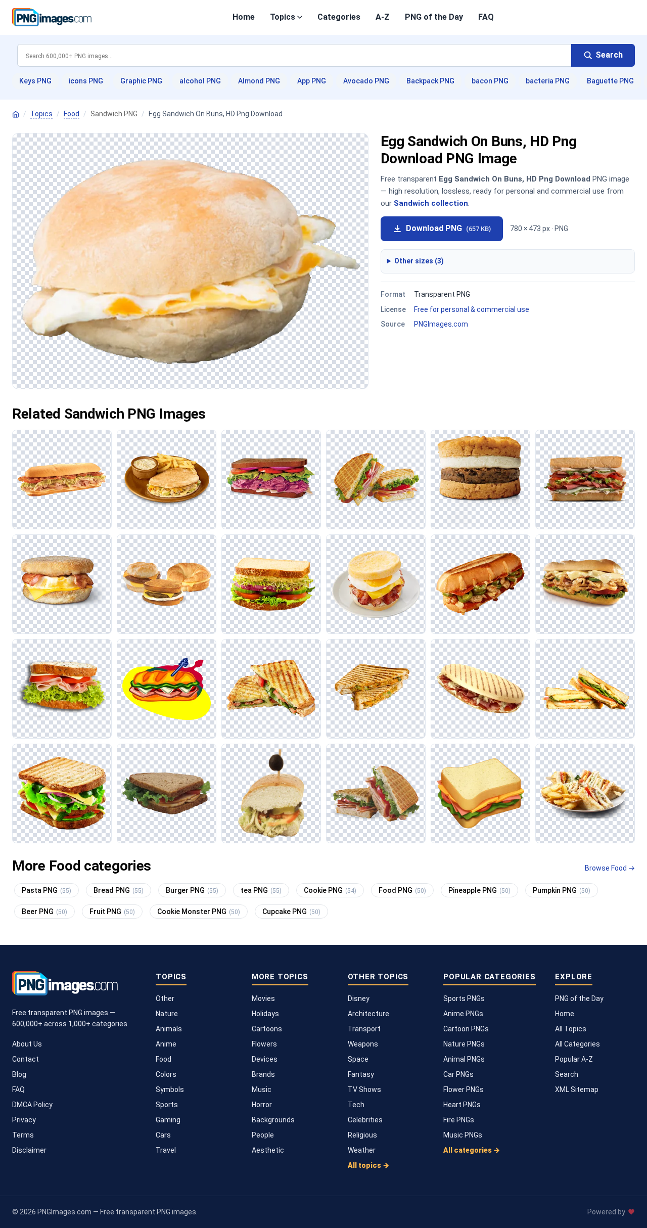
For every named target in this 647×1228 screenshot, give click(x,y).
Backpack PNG (430, 81)
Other (165, 998)
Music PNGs (462, 1135)
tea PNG (261, 890)
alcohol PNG (200, 81)
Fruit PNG (112, 911)
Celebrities (365, 1120)
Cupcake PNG (291, 911)
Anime (166, 1044)
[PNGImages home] (15, 114)
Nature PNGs (464, 1044)
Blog (19, 1074)
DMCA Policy (32, 1105)
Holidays (265, 1014)
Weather (362, 1150)
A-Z (383, 17)
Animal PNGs (464, 1059)
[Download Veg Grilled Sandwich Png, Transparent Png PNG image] (376, 689)
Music (261, 1089)
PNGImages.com (441, 324)
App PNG (311, 81)
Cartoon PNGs (466, 1029)
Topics (282, 17)
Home (244, 17)
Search (566, 1074)
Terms (23, 1135)
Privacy (24, 1120)
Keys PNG (35, 81)
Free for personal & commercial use (471, 309)
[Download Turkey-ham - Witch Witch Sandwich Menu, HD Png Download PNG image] (585, 479)
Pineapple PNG (479, 890)
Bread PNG (119, 890)
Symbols (170, 1089)
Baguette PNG (610, 81)
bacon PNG (490, 81)
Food (71, 114)
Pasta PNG (46, 890)
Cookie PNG (330, 890)
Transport (364, 1029)
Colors (166, 1074)
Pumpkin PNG (561, 890)
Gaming (168, 1120)
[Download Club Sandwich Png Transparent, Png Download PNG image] (585, 793)
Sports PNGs (464, 998)
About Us (27, 1044)
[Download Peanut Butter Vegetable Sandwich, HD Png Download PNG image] (166, 793)
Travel (166, 1150)
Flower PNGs (463, 1089)
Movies (263, 998)
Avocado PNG (366, 81)
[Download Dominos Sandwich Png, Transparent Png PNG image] (480, 584)
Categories (338, 17)
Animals (169, 1029)
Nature (167, 1014)
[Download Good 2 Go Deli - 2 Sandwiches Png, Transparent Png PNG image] (62, 689)
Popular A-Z (574, 1059)
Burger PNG (192, 890)
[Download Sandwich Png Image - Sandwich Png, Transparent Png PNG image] (480, 689)
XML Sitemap (576, 1089)
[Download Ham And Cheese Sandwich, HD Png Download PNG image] (271, 479)
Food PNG (402, 890)
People (263, 1135)
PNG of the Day (434, 17)
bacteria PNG (548, 81)
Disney (358, 998)
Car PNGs (458, 1074)
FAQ (486, 17)
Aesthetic (268, 1150)
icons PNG (86, 81)
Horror (262, 1105)
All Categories (577, 1044)
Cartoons (267, 1029)
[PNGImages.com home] (51, 17)
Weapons (363, 1044)
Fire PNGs (458, 1120)
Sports (167, 1105)
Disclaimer (29, 1150)
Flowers (264, 1044)
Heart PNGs (462, 1105)
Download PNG (448, 228)
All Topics (570, 1029)
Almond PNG (259, 81)
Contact (25, 1059)
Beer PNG (44, 911)
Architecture (368, 1014)
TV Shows (364, 1089)
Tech (356, 1105)
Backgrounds (273, 1120)
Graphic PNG (141, 81)
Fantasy (361, 1074)
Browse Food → (610, 868)
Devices (265, 1059)
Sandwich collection (431, 203)
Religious (362, 1135)
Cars (163, 1135)
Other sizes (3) (419, 261)
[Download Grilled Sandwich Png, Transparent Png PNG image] (271, 689)
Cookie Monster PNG (198, 911)
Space (358, 1059)
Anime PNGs (463, 1014)
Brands (263, 1074)
